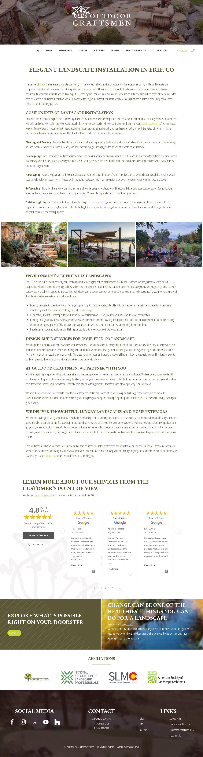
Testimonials (175, 735)
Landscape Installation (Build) (182, 730)
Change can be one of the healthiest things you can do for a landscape (148, 611)
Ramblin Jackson (132, 747)
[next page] (178, 531)
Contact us (51, 456)
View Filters (38, 544)
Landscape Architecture (180, 724)
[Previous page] (84, 588)
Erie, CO (43, 84)
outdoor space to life (150, 124)
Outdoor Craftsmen (101, 15)
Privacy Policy (101, 747)
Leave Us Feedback (38, 535)
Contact (143, 730)
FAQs (142, 724)
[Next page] (118, 588)
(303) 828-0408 (102, 723)
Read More (76, 565)
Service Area (175, 718)
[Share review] (94, 572)
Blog (142, 718)
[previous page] (61, 531)
